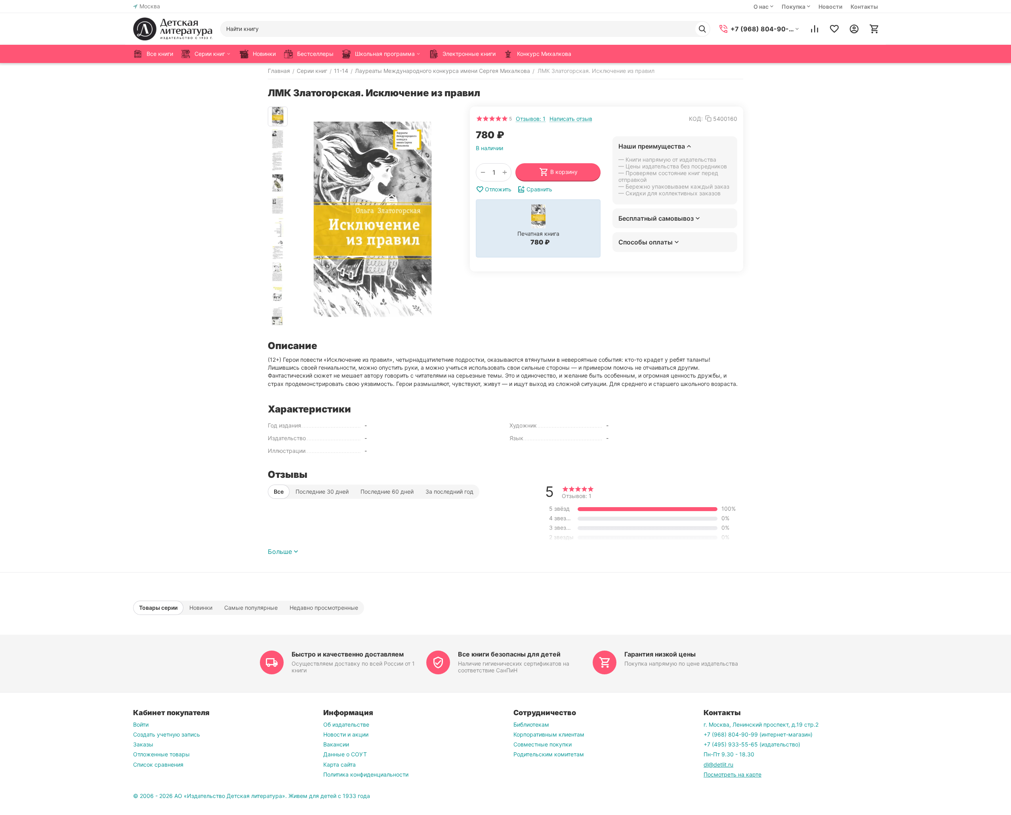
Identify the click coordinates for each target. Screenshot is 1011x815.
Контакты (864, 6)
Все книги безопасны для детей (509, 654)
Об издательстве (346, 724)
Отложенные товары (161, 754)
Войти (141, 724)
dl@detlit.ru (718, 764)
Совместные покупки (542, 744)
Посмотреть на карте (732, 774)
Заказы (143, 744)
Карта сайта (339, 764)
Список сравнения (158, 764)
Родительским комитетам (548, 754)
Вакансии (336, 744)
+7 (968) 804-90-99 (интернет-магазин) (758, 734)
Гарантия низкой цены (660, 654)
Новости (830, 6)
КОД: (696, 118)
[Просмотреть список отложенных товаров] (834, 29)
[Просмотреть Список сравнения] (814, 29)
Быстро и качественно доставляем (348, 654)
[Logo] (172, 29)
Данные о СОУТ (345, 754)
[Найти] (702, 29)
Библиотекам (531, 724)
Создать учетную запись (166, 734)
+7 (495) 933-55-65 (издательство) (752, 744)
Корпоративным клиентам (548, 734)
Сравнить (539, 189)
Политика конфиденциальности (365, 774)
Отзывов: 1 (531, 118)
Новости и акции (345, 734)
